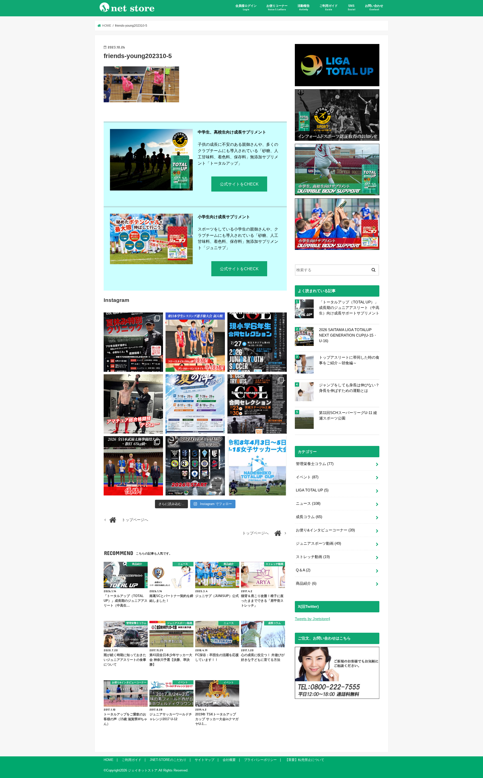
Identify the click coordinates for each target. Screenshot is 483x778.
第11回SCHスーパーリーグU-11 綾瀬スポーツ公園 (348, 415)
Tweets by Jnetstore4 (312, 619)
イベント (307, 477)
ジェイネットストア (142, 770)
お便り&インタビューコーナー (325, 530)
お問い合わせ (374, 7)
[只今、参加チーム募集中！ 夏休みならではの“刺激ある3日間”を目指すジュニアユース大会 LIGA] (195, 404)
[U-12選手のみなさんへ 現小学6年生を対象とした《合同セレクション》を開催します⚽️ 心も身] (257, 342)
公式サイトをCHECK (239, 184)
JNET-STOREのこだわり (168, 760)
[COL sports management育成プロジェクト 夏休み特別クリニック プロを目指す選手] (133, 342)
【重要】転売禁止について (304, 760)
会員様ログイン (246, 7)
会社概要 (229, 760)
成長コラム (309, 517)
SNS (351, 7)
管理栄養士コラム (315, 464)
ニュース (308, 503)
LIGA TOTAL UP (312, 490)
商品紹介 (306, 583)
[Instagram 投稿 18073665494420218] (257, 465)
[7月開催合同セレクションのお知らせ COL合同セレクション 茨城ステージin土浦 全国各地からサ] (257, 404)
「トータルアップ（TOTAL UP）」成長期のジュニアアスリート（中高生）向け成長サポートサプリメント (349, 307)
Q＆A (303, 570)
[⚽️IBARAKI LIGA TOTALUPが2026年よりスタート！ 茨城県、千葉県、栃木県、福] (195, 465)
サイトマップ (204, 760)
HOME (108, 760)
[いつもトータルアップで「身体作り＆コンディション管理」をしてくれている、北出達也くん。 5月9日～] (133, 465)
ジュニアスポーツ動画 (318, 543)
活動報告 (304, 7)
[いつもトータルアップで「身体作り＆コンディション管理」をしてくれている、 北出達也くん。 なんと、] (133, 404)
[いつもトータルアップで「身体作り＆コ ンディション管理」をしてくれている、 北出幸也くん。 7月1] (195, 342)
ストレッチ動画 (313, 557)
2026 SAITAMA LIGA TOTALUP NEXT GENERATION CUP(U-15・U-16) (348, 335)
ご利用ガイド (328, 7)
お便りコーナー (277, 7)
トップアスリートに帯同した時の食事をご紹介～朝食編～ (349, 360)
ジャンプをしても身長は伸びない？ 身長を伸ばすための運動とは (349, 388)
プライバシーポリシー (260, 760)
